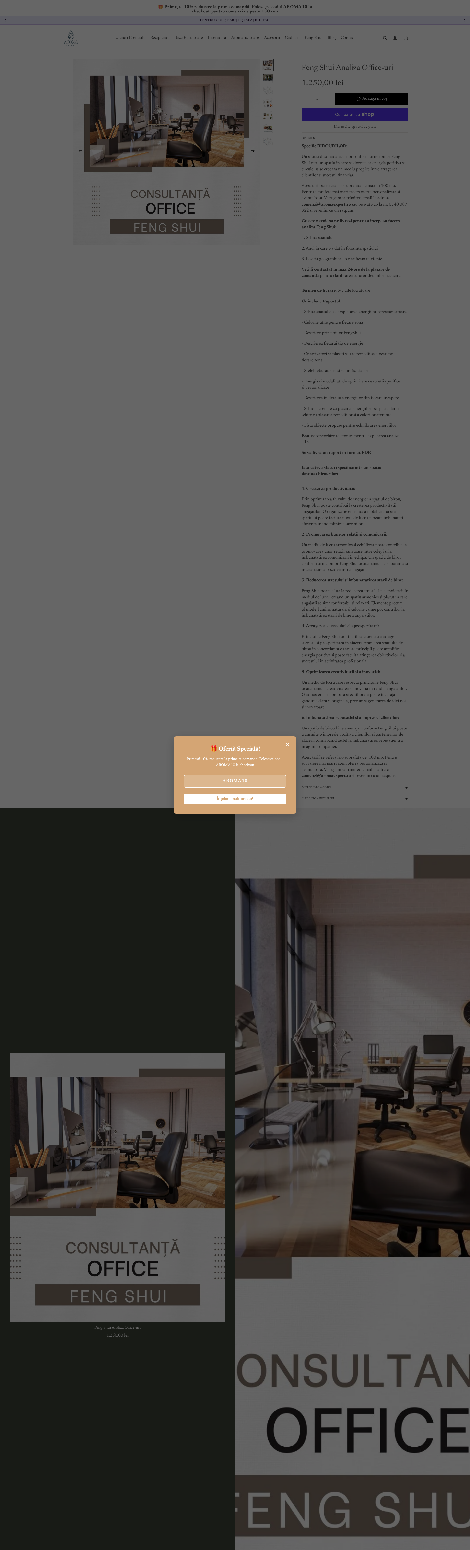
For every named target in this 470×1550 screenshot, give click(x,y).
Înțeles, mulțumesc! (235, 799)
